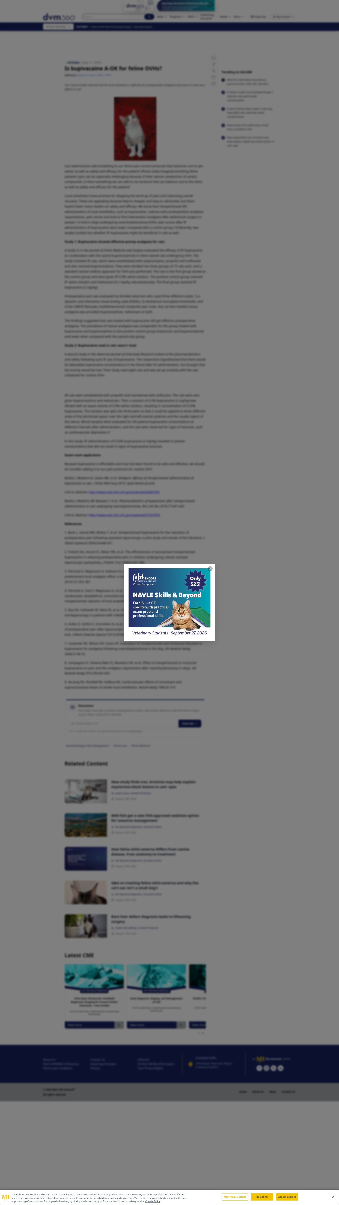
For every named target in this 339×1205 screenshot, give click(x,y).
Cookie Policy (152, 1201)
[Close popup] (210, 568)
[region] (169, 1197)
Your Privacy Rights (235, 1196)
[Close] (333, 1197)
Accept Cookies (287, 1196)
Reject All (261, 1196)
